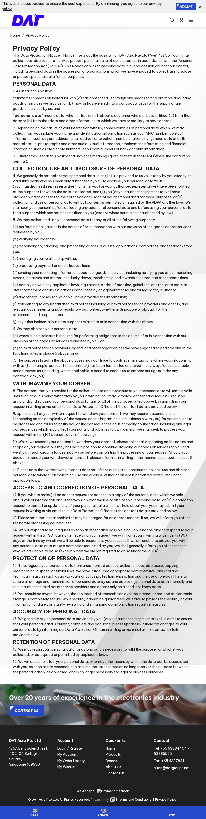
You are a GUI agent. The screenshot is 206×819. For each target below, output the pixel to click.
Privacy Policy (166, 799)
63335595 (163, 753)
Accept (186, 6)
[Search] (172, 20)
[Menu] (191, 20)
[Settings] (181, 20)
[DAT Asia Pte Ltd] (28, 20)
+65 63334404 (173, 748)
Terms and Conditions (134, 799)
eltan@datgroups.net (172, 768)
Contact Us (27, 710)
